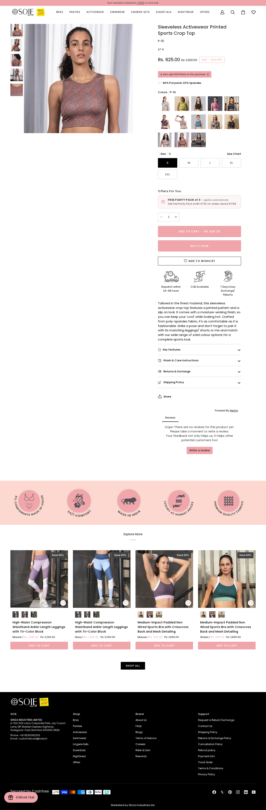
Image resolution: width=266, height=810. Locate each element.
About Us (141, 720)
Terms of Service (145, 738)
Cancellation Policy (210, 744)
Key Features (171, 350)
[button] (59, 12)
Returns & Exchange (176, 371)
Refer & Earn (142, 750)
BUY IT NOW (199, 246)
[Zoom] (78, 78)
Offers (76, 762)
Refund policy (207, 750)
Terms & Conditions (210, 768)
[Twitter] (222, 792)
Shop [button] (76, 714)
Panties (77, 726)
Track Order (205, 762)
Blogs (139, 732)
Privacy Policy (206, 774)
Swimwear (79, 738)
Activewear (80, 732)
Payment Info (206, 756)
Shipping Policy (173, 382)
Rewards (141, 756)
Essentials (79, 750)
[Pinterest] (230, 792)
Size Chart (234, 154)
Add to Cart (39, 646)
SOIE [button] (13, 714)
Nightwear (79, 756)
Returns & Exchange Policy (214, 738)
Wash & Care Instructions (180, 360)
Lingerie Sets (81, 744)
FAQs (138, 726)
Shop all (133, 666)
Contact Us (205, 726)
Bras (76, 720)
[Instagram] (238, 792)
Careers (140, 744)
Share (167, 397)
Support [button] (203, 714)
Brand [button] (139, 714)
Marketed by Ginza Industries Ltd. (133, 805)
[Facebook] (214, 792)
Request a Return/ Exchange (216, 720)
